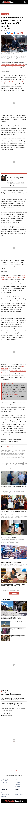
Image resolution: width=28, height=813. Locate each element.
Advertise (3, 791)
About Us (17, 791)
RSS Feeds (17, 784)
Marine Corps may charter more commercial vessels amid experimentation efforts (13, 693)
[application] (14, 608)
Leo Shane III (6, 28)
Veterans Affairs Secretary (13, 67)
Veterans (5, 14)
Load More (14, 593)
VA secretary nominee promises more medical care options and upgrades (15, 178)
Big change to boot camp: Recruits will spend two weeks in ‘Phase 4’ (13, 709)
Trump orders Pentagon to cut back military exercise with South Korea (17, 636)
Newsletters (17, 782)
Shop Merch (17, 786)
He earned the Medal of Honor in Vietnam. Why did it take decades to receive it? (13, 698)
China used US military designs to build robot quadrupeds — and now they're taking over (11, 617)
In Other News (5, 469)
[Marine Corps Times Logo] (9, 2)
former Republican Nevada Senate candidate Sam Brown (13, 277)
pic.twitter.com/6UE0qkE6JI (10, 394)
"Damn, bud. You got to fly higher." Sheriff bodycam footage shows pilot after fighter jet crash (17, 630)
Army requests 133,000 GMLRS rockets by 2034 (18, 622)
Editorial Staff (4, 796)
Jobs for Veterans (19, 794)
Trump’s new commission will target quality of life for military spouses (13, 512)
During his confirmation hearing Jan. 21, (12, 82)
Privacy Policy (4, 780)
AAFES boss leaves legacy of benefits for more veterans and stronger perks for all (13, 487)
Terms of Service (5, 782)
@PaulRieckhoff (8, 384)
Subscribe (17, 780)
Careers (16, 792)
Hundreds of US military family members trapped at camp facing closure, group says (12, 704)
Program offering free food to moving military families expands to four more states (13, 561)
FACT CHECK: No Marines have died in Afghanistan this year (11, 714)
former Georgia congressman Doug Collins (13, 64)
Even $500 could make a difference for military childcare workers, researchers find (13, 584)
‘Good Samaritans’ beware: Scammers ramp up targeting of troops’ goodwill (13, 536)
